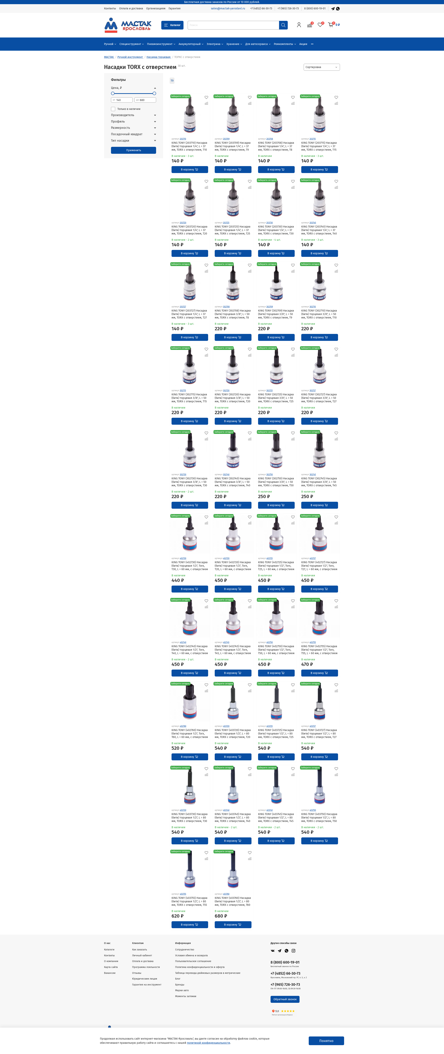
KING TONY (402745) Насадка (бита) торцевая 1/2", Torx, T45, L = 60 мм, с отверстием (233, 650)
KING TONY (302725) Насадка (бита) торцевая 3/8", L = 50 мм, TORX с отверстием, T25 (276, 398)
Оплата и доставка (131, 8)
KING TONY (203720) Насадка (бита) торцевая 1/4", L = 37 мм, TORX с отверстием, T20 (189, 230)
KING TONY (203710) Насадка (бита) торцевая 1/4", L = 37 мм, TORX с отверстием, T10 (189, 146)
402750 (269, 642)
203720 (183, 222)
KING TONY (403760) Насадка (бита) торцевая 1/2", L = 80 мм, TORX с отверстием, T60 (233, 901)
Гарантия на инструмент (146, 984)
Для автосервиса (256, 44)
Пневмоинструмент (159, 44)
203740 (313, 222)
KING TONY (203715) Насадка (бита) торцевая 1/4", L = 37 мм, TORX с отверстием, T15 (319, 146)
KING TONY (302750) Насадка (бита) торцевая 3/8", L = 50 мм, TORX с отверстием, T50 (276, 482)
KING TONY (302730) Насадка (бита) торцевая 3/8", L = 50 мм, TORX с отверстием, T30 (189, 482)
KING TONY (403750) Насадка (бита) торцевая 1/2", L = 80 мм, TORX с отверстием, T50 (319, 817)
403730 (183, 810)
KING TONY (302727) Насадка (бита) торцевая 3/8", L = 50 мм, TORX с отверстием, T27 (319, 398)
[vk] (273, 950)
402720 (226, 558)
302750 (269, 474)
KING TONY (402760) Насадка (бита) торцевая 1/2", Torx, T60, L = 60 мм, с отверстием (190, 733)
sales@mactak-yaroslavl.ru (228, 8)
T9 (172, 80)
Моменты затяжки (185, 996)
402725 (269, 558)
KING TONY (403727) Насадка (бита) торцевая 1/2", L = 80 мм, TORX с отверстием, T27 (319, 733)
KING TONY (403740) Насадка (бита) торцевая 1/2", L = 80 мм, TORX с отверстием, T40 (233, 817)
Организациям (155, 8)
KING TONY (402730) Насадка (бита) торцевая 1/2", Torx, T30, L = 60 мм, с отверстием (190, 566)
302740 (226, 474)
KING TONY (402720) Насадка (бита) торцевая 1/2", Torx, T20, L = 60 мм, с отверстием (233, 566)
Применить (133, 150)
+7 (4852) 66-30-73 (261, 8)
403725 (269, 726)
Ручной (108, 44)
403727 (313, 726)
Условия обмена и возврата (191, 955)
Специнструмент (130, 44)
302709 (269, 306)
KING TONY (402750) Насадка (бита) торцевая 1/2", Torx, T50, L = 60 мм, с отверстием (276, 650)
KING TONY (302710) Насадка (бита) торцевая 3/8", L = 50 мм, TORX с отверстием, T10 (319, 314)
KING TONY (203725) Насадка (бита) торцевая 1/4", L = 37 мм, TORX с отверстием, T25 (232, 230)
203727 (183, 306)
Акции (303, 44)
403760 (226, 894)
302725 (269, 390)
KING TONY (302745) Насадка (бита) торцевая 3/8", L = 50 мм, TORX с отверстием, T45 (319, 482)
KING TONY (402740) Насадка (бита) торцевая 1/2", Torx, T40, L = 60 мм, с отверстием (190, 650)
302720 (226, 390)
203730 (269, 222)
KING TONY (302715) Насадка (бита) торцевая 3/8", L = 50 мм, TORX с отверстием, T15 (189, 398)
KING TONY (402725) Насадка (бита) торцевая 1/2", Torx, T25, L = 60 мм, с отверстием (276, 566)
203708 (269, 139)
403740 (226, 810)
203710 (183, 139)
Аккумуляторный (190, 44)
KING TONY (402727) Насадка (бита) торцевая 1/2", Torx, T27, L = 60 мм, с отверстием (319, 566)
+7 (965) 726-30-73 (288, 8)
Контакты (110, 8)
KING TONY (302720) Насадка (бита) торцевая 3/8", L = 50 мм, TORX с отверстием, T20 (233, 398)
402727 (313, 558)
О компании (111, 961)
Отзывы (136, 973)
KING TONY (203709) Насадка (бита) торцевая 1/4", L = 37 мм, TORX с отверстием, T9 (233, 146)
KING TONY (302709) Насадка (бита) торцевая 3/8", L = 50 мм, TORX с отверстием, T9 (276, 314)
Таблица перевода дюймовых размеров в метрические (207, 973)
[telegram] (280, 950)
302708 (226, 306)
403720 (226, 726)
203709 (226, 139)
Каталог (175, 25)
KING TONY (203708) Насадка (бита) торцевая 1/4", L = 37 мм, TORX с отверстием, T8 (276, 146)
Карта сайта (111, 967)
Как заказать (139, 949)
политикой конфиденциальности (208, 1042)
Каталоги (109, 949)
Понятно (326, 1041)
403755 (183, 894)
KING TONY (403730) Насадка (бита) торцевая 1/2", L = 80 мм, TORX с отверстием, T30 (190, 817)
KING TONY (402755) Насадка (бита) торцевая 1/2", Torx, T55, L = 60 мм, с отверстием (319, 650)
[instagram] (293, 950)
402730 (183, 558)
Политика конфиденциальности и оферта (200, 967)
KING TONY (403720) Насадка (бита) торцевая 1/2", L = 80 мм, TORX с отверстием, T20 (233, 733)
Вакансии (110, 973)
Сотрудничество (184, 949)
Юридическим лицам (144, 978)
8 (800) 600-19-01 (315, 8)
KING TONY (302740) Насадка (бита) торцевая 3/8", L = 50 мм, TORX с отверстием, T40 (233, 482)
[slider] (112, 93)
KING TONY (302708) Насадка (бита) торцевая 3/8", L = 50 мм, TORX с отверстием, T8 (233, 314)
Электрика (213, 44)
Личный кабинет (142, 955)
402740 (183, 642)
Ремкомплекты (283, 44)
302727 (313, 390)
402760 (183, 726)
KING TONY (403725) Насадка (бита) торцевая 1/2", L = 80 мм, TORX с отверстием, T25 (276, 733)
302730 (183, 474)
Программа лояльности (146, 967)
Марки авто (182, 990)
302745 (313, 474)
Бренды (179, 984)
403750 (313, 810)
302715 (183, 390)
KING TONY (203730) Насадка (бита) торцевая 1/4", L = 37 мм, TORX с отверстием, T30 (276, 230)
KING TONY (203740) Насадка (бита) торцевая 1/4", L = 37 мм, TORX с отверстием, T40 (319, 230)
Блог (177, 978)
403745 (269, 810)
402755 (313, 642)
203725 (226, 222)
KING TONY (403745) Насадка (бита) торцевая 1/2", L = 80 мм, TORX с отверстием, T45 (276, 817)
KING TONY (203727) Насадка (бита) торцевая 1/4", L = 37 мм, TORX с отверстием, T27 (189, 314)
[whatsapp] (286, 950)
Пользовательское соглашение (193, 961)
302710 (313, 306)
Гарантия (175, 8)
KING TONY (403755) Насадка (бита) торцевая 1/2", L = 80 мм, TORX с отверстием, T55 (189, 901)
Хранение (233, 44)
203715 (313, 139)
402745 (226, 642)
